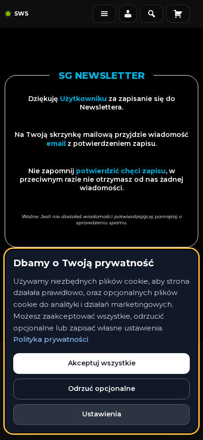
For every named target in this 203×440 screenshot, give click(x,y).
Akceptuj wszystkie (101, 363)
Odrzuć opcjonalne (101, 388)
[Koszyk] (178, 14)
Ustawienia (101, 414)
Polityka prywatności (50, 339)
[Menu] (104, 14)
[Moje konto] (128, 14)
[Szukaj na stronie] (151, 14)
